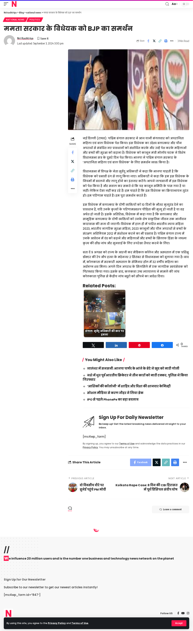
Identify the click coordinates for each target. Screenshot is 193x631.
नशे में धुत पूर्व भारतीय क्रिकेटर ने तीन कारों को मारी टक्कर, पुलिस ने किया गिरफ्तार (135, 377)
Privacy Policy (57, 623)
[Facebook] (178, 613)
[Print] (165, 41)
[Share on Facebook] (148, 41)
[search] (167, 4)
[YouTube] (183, 613)
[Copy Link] (160, 41)
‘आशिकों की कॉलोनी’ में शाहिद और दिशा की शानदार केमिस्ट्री (129, 386)
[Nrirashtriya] (14, 4)
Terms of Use (79, 623)
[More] (171, 41)
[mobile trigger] (7, 4)
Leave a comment (172, 509)
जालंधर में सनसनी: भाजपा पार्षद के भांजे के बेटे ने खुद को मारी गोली (133, 368)
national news (15, 20)
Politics (35, 20)
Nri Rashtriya (25, 38)
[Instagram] (188, 613)
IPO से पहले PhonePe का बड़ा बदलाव (113, 399)
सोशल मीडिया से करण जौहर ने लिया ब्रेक (115, 393)
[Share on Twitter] (154, 41)
